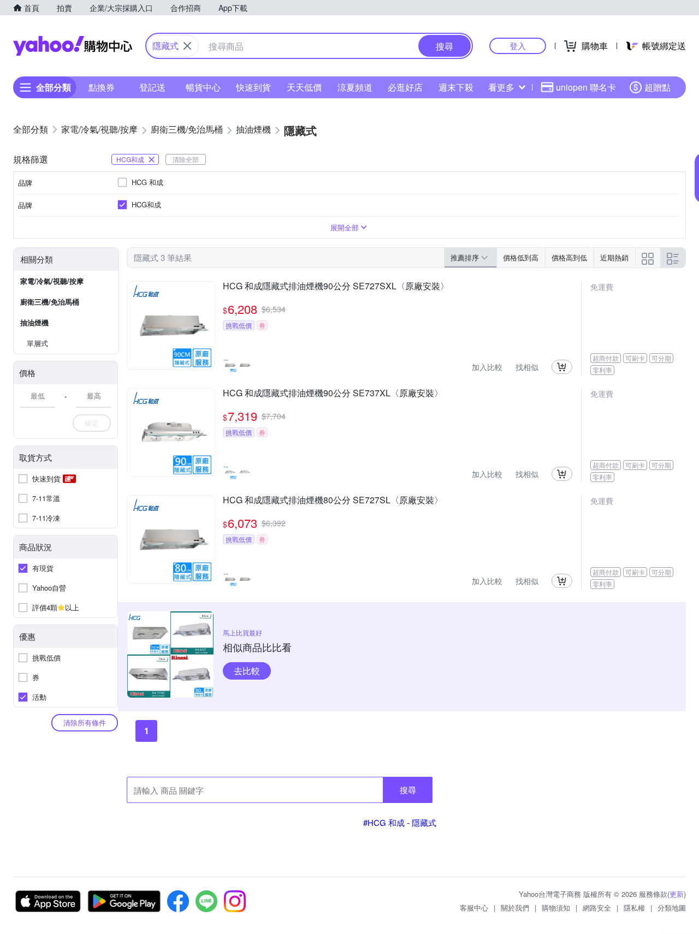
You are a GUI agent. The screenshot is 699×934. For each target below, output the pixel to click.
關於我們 (515, 907)
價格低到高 (520, 257)
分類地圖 (671, 907)
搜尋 (408, 789)
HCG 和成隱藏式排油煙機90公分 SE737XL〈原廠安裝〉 (333, 393)
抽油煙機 (34, 322)
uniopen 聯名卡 (586, 87)
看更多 (501, 87)
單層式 (37, 343)
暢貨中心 (203, 87)
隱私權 (634, 907)
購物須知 (556, 907)
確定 (92, 423)
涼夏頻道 (354, 87)
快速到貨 (253, 87)
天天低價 (304, 87)
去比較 (247, 670)
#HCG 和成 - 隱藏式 (399, 822)
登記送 (152, 87)
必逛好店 (405, 87)
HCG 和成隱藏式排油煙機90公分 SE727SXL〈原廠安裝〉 (336, 286)
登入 (518, 45)
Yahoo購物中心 (72, 46)
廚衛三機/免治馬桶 (49, 301)
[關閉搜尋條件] (187, 45)
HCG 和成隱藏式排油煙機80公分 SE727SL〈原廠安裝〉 (333, 500)
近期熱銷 (614, 257)
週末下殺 (456, 87)
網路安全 (597, 907)
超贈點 (657, 87)
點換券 (101, 87)
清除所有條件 (84, 722)
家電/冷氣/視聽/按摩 (52, 281)
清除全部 (186, 159)
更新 (677, 894)
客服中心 (474, 907)
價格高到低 (569, 257)
